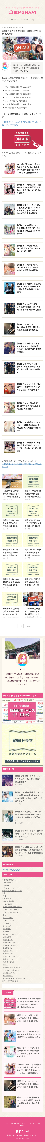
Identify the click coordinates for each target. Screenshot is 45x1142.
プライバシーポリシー (28, 1123)
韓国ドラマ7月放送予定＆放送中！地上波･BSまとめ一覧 (11, 611)
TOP (7, 1123)
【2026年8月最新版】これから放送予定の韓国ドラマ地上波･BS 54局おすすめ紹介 (33, 614)
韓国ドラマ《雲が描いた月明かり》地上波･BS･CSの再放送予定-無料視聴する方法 (29, 1034)
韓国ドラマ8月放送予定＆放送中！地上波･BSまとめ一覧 (33, 582)
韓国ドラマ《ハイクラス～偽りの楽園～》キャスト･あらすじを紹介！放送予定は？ (29, 834)
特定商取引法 (15, 1123)
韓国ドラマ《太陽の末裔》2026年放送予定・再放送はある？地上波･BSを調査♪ (29, 1018)
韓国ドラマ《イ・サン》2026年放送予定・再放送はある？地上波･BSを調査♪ (29, 1084)
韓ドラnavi (22, 1131)
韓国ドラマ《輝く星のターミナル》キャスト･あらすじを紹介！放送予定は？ (28, 779)
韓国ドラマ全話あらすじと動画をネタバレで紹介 (22, 1135)
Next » (28, 626)
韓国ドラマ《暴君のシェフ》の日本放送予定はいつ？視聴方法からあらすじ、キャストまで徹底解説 (29, 850)
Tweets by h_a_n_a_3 (11, 870)
